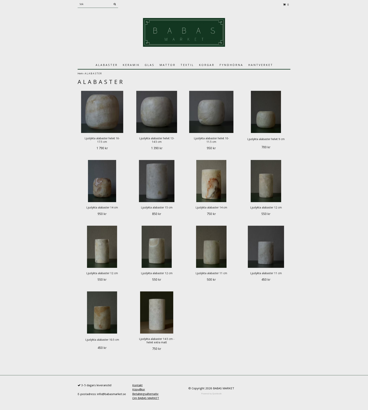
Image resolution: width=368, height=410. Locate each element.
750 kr (211, 214)
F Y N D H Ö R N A (230, 65)
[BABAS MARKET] (184, 32)
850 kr (156, 214)
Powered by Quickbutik (211, 394)
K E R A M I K (131, 65)
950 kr (211, 148)
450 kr (265, 279)
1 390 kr (157, 148)
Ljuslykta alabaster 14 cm (102, 207)
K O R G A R (206, 65)
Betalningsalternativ (145, 394)
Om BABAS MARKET (145, 398)
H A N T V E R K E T (260, 65)
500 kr (211, 279)
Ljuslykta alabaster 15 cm (156, 207)
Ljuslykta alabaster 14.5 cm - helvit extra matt (156, 340)
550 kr (265, 214)
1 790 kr (102, 148)
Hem (81, 73)
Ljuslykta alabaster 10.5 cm (102, 339)
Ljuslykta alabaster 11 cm (211, 273)
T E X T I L (187, 65)
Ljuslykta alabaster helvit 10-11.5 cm (211, 140)
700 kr (265, 147)
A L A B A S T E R (106, 65)
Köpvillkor (138, 389)
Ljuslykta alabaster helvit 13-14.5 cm (156, 140)
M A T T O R (167, 65)
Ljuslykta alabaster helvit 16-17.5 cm (102, 140)
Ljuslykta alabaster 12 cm (266, 207)
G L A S (149, 65)
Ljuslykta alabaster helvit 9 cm (266, 139)
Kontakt (137, 385)
